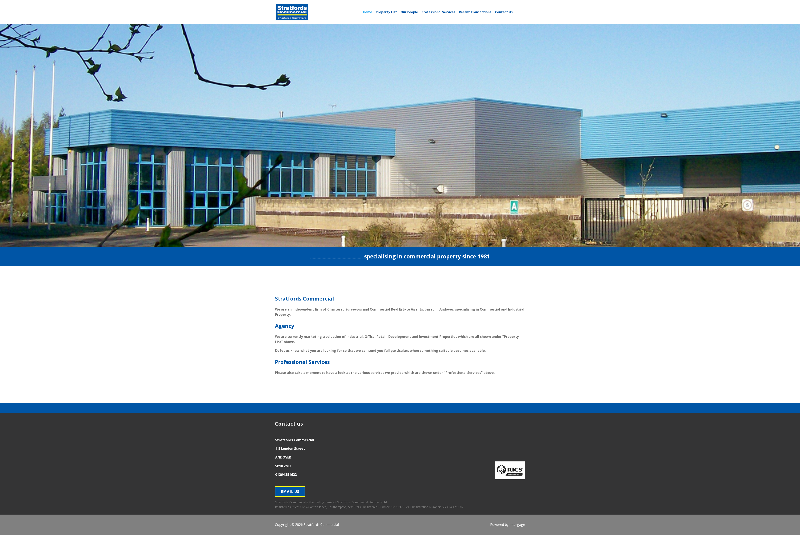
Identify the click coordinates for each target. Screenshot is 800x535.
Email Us (290, 491)
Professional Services (438, 12)
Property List (386, 12)
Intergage (517, 524)
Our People (409, 12)
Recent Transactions (475, 12)
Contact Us (504, 12)
